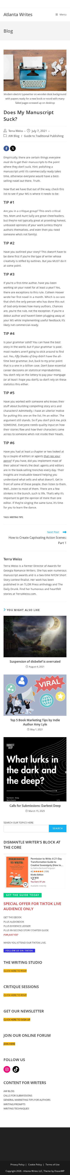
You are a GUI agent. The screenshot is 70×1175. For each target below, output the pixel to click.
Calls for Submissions (18, 1095)
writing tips (16, 517)
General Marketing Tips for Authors (27, 1099)
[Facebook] (6, 148)
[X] (13, 148)
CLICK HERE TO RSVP (15, 970)
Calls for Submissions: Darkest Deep (35, 806)
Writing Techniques (16, 1108)
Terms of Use (53, 1164)
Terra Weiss (15, 131)
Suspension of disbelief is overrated (35, 661)
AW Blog (13, 136)
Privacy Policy (17, 1164)
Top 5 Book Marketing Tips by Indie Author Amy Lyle (35, 722)
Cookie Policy (35, 1164)
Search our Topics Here (18, 822)
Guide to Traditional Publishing (43, 136)
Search (58, 828)
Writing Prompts (14, 1104)
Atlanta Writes (18, 14)
